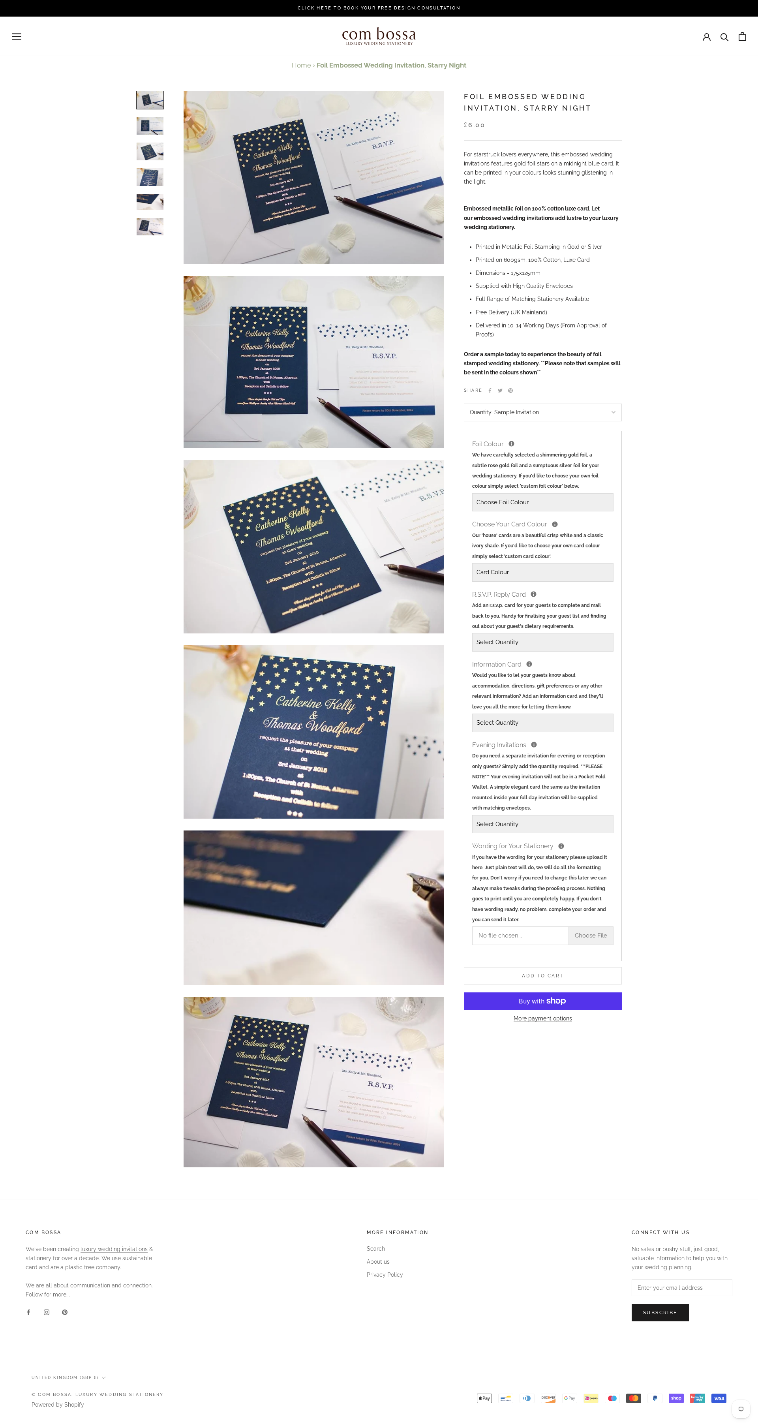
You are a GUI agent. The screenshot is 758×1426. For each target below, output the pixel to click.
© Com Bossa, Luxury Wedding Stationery (98, 1394)
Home (301, 65)
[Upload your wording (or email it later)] (561, 846)
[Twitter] (500, 390)
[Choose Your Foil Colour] (511, 444)
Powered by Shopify (58, 1405)
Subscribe (660, 1312)
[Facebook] (490, 390)
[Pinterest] (510, 390)
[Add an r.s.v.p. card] (534, 594)
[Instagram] (46, 1311)
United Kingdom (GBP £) (65, 1377)
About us (378, 1262)
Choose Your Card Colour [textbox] (537, 539)
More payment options (543, 1018)
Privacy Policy (385, 1275)
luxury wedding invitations (114, 1249)
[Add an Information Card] (529, 664)
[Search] (724, 36)
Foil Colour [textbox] (535, 464)
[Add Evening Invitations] (534, 745)
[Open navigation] (16, 36)
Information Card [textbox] (537, 684)
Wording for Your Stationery (543, 881)
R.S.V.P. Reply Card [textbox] (539, 609)
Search (376, 1249)
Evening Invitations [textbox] (539, 775)
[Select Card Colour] (555, 524)
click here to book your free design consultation (379, 8)
